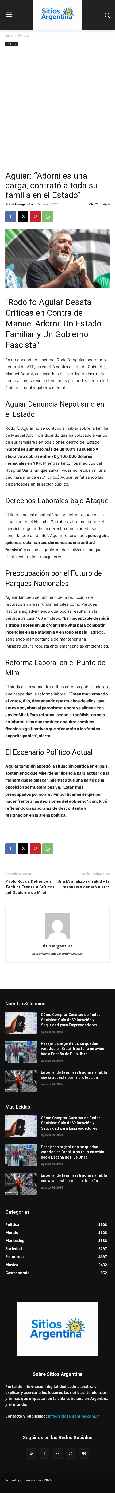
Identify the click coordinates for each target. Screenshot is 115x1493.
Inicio (9, 35)
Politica (23, 35)
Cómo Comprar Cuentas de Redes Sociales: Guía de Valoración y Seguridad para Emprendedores (71, 1019)
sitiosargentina (22, 204)
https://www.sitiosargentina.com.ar (57, 953)
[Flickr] (57, 1453)
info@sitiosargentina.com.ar (74, 1416)
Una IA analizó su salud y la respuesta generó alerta (83, 884)
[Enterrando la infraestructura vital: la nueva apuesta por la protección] (21, 1081)
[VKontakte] (84, 1453)
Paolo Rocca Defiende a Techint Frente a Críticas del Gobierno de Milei (30, 887)
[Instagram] (71, 1453)
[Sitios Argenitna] (57, 1329)
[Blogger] (31, 1453)
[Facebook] (10, 216)
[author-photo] (57, 938)
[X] (23, 216)
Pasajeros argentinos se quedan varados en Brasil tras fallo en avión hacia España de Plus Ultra (72, 1048)
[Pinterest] (35, 216)
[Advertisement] (57, 110)
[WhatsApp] (47, 216)
